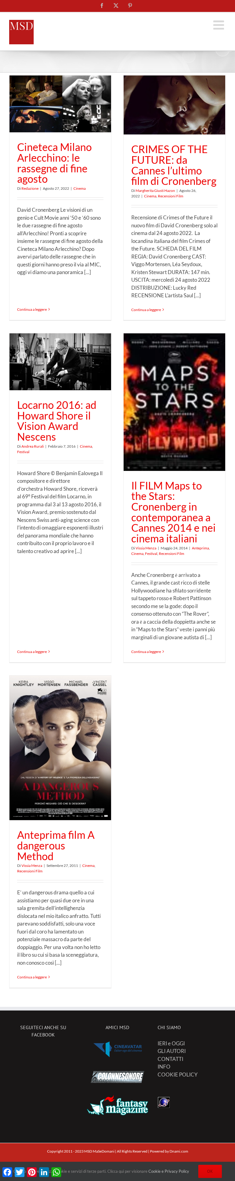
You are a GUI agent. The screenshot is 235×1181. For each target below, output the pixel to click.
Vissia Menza (146, 548)
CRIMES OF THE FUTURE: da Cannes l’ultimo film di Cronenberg (173, 165)
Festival (23, 451)
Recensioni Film (170, 196)
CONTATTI (170, 1059)
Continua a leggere (32, 309)
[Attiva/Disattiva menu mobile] (219, 25)
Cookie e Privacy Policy (168, 1171)
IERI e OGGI (171, 1043)
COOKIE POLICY (178, 1074)
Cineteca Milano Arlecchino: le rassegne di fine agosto (54, 163)
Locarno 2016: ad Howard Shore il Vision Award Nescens (56, 421)
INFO (164, 1066)
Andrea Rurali (32, 446)
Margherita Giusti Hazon (155, 190)
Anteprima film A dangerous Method (56, 845)
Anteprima (200, 548)
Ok (210, 1171)
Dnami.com (179, 1151)
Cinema (79, 188)
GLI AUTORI (172, 1051)
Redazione (30, 188)
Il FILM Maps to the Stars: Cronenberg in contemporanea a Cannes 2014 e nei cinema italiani (173, 512)
